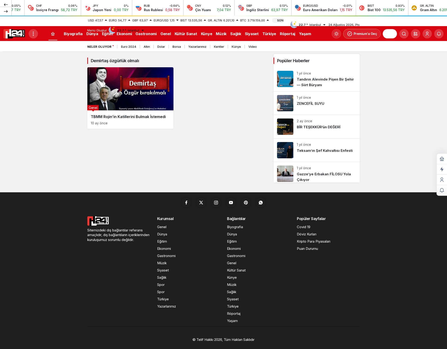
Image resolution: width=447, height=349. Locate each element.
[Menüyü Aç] (33, 33)
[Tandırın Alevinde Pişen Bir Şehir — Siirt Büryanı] (317, 79)
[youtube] (231, 202)
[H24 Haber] (14, 33)
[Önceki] (6, 4)
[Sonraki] (6, 11)
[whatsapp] (260, 202)
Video (252, 46)
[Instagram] (216, 202)
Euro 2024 (128, 46)
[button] (415, 33)
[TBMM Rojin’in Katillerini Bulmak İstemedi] (130, 98)
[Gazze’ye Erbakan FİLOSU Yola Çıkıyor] (317, 172)
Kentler (219, 46)
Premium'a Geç (365, 34)
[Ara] (404, 33)
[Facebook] (186, 202)
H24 (390, 34)
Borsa (177, 46)
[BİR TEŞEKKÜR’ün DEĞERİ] (317, 126)
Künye (236, 46)
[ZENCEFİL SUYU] (317, 103)
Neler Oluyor (99, 46)
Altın (147, 46)
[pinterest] (245, 202)
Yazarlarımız (197, 46)
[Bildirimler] (439, 33)
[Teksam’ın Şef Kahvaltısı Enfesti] (317, 150)
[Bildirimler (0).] (442, 190)
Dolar (161, 46)
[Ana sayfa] (53, 34)
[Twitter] (201, 202)
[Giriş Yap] (427, 33)
